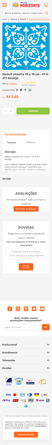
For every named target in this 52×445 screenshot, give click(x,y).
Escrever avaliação (26, 208)
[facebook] (17, 90)
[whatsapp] (30, 90)
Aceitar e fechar (26, 434)
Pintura (13, 19)
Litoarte (13, 83)
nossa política (40, 426)
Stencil (23, 19)
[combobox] (26, 13)
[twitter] (21, 90)
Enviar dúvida (26, 267)
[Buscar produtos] (47, 13)
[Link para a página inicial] (4, 19)
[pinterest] (25, 90)
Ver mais (6, 178)
